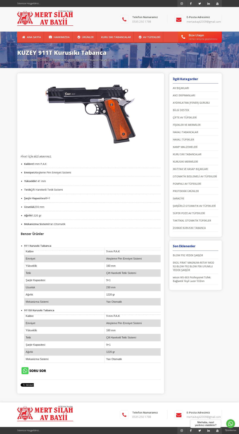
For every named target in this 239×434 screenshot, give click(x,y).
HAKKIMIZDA (62, 37)
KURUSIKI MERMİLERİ (185, 161)
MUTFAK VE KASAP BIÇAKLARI (190, 169)
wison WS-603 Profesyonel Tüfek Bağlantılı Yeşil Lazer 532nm (191, 279)
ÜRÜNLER (88, 37)
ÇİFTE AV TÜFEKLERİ (185, 117)
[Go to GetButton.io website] (230, 430)
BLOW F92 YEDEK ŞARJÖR (188, 255)
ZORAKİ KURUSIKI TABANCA (189, 228)
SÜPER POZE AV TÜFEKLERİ (189, 213)
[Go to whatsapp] (230, 423)
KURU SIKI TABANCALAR (116, 37)
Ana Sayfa (22, 60)
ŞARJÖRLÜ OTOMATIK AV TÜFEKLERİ (194, 205)
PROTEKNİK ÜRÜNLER (186, 191)
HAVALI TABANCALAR (185, 132)
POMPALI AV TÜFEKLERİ (187, 183)
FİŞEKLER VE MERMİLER (187, 124)
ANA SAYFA (34, 37)
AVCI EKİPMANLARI (184, 95)
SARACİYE (178, 198)
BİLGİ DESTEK (181, 110)
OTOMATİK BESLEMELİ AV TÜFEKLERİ (195, 176)
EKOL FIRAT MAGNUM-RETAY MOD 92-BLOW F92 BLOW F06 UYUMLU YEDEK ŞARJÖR (193, 266)
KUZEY (72, 60)
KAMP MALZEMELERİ (185, 147)
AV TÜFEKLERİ (151, 37)
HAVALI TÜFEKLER (183, 139)
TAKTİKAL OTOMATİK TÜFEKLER (192, 220)
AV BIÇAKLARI (181, 88)
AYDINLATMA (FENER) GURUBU (191, 102)
